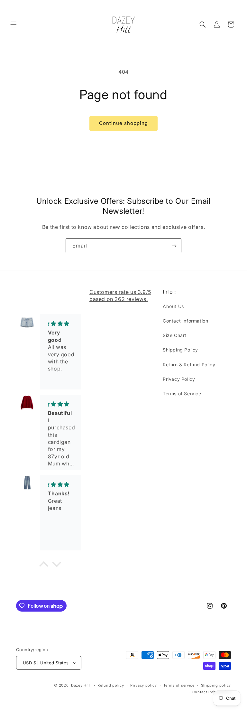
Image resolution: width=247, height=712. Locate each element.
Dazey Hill (80, 685)
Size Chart (175, 335)
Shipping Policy (180, 349)
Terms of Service (182, 393)
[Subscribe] (174, 245)
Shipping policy (216, 685)
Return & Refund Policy (189, 364)
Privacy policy (143, 685)
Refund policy (110, 685)
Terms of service (179, 685)
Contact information (211, 692)
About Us (173, 306)
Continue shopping (123, 123)
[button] (13, 24)
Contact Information (185, 320)
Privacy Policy (179, 379)
